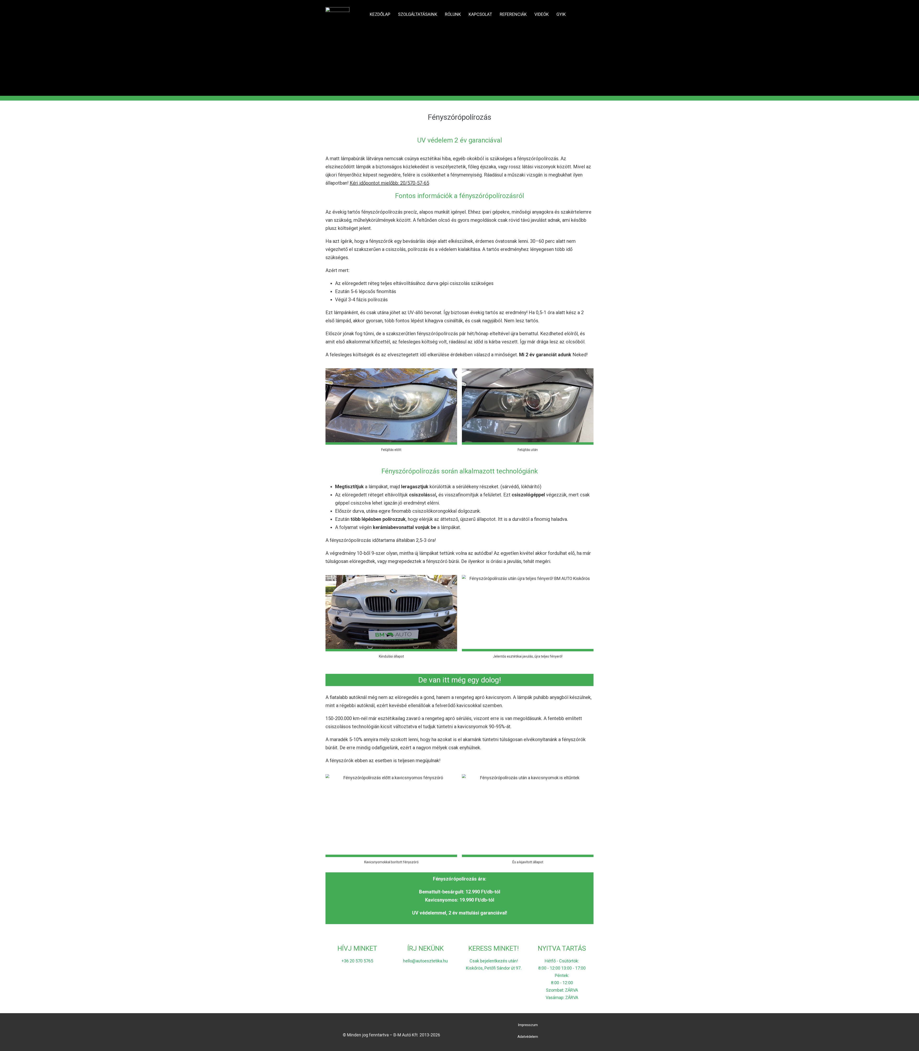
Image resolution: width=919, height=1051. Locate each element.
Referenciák (513, 14)
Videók (541, 14)
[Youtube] (391, 1024)
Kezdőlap (380, 14)
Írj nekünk (425, 948)
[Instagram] (400, 1024)
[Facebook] (382, 1024)
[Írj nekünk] (425, 935)
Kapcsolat (480, 14)
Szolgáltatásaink (417, 14)
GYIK (561, 14)
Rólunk (453, 14)
